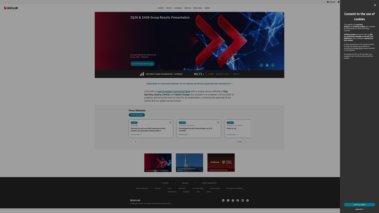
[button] (375, 5)
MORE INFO (359, 209)
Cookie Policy (358, 48)
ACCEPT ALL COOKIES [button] (359, 204)
